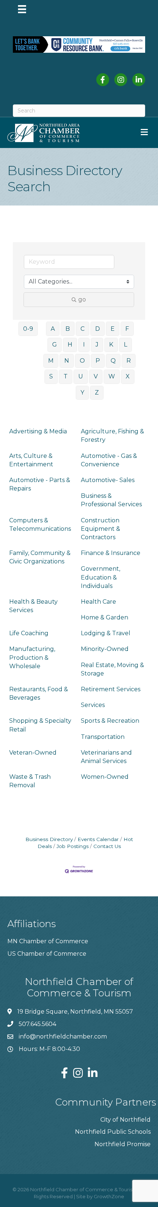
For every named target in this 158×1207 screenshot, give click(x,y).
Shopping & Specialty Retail (40, 725)
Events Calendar (98, 839)
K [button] (111, 344)
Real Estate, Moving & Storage (112, 669)
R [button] (128, 360)
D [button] (97, 328)
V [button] (96, 376)
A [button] (53, 328)
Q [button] (113, 360)
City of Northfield (125, 1119)
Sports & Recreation (110, 720)
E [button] (113, 328)
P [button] (98, 360)
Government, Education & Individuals (100, 577)
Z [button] (97, 392)
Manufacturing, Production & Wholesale (32, 657)
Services (93, 704)
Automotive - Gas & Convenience (109, 460)
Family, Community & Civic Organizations (40, 557)
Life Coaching (29, 633)
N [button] (66, 360)
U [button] (80, 376)
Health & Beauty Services (33, 606)
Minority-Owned (105, 648)
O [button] (82, 360)
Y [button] (82, 392)
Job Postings (73, 846)
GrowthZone (109, 1196)
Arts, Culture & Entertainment (31, 460)
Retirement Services (110, 689)
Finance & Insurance (110, 552)
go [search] (82, 299)
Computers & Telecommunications (40, 524)
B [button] (67, 328)
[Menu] (22, 9)
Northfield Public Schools (113, 1131)
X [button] (128, 376)
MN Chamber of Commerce (47, 941)
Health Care (98, 601)
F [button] (127, 328)
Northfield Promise (122, 1144)
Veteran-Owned (33, 752)
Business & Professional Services (111, 500)
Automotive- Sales (107, 480)
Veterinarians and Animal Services (106, 756)
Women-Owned (105, 776)
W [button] (111, 376)
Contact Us (107, 846)
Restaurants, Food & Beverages (38, 693)
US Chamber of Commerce (46, 953)
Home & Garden (104, 617)
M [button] (51, 360)
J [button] (97, 344)
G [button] (54, 344)
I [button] (84, 344)
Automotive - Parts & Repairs (39, 484)
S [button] (51, 376)
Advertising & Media (38, 431)
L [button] (125, 344)
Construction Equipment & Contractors (100, 529)
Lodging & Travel (105, 633)
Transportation (103, 736)
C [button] (82, 328)
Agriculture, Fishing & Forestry (112, 435)
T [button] (66, 376)
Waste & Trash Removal (30, 781)
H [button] (70, 344)
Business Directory (49, 839)
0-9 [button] (28, 328)
